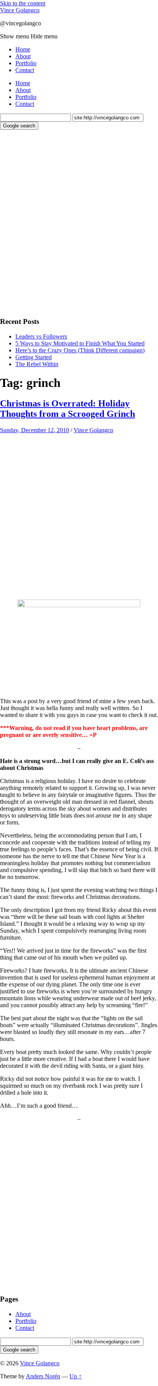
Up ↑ (75, 1376)
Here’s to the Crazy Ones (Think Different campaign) (80, 350)
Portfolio (25, 63)
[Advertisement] (79, 222)
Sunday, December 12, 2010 (34, 430)
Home (22, 49)
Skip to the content (22, 3)
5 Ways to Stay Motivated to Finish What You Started (80, 343)
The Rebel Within (36, 364)
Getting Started (33, 357)
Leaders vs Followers (41, 336)
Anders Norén (43, 1376)
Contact (24, 70)
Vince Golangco (20, 10)
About (23, 56)
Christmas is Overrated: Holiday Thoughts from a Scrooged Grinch (67, 408)
